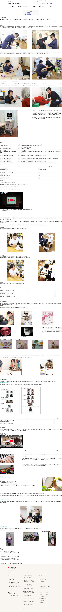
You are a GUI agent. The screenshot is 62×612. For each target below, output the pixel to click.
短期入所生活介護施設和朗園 (27, 578)
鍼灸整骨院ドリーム (42, 602)
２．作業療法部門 (28, 13)
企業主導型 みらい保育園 (43, 579)
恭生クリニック (26, 589)
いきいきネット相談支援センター (28, 604)
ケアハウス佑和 (26, 587)
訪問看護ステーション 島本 (44, 592)
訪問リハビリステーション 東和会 (13, 595)
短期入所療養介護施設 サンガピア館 (14, 585)
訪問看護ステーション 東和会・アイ (14, 593)
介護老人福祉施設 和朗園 (27, 577)
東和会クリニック (14, 580)
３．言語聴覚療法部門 (28, 13)
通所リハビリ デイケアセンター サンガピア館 (15, 586)
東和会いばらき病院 (11, 579)
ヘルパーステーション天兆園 (27, 595)
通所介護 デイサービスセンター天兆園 (29, 592)
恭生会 (25, 572)
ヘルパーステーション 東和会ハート (14, 597)
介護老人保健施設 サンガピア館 (13, 583)
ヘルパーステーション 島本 (43, 594)
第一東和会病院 (13, 3)
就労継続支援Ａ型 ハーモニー (44, 596)
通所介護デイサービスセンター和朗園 (29, 581)
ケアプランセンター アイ (27, 596)
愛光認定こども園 (42, 576)
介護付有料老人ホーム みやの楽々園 (45, 586)
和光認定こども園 (42, 578)
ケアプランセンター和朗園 (27, 584)
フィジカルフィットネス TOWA (44, 598)
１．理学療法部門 (28, 12)
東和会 (10, 572)
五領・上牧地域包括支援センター (28, 585)
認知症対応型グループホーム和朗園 (28, 580)
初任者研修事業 (42, 581)
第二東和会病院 (11, 578)
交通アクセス (45, 3)
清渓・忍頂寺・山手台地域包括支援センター (28, 602)
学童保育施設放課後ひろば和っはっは (29, 588)
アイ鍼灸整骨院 (42, 600)
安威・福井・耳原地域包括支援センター (28, 599)
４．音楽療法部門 (28, 14)
